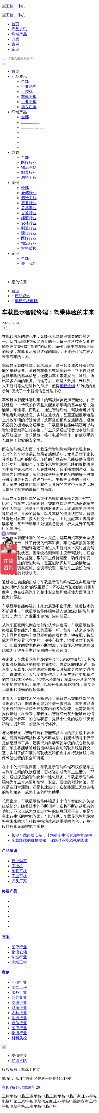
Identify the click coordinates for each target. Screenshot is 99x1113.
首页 (15, 24)
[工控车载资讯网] (13, 15)
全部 (25, 81)
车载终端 (67, 386)
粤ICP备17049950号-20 (21, 1087)
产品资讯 (22, 296)
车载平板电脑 (26, 301)
